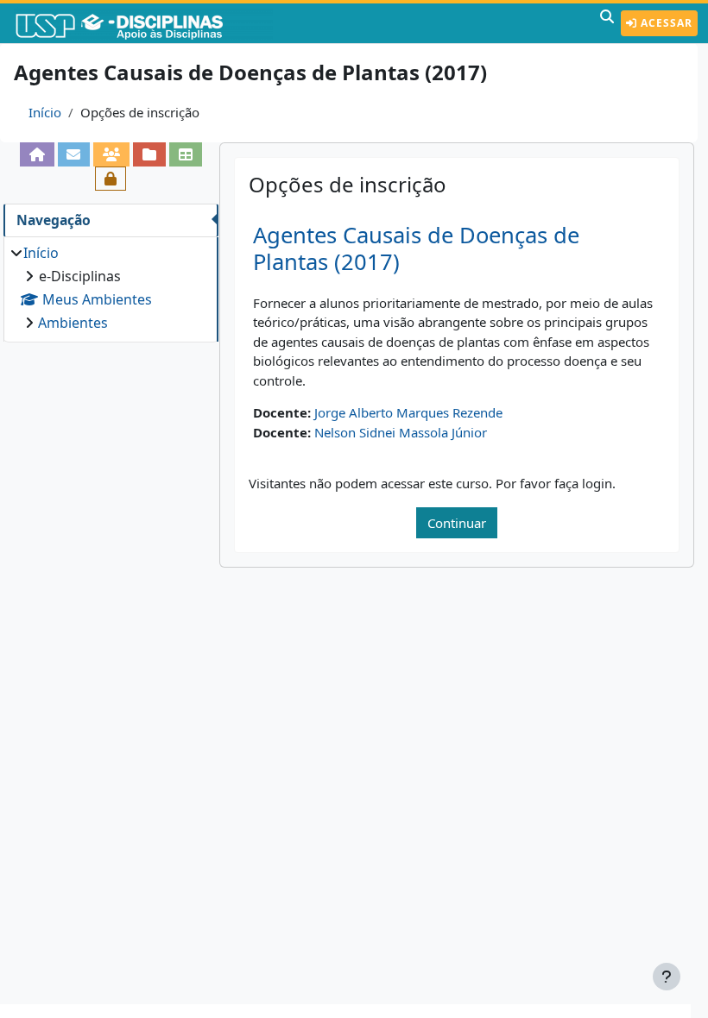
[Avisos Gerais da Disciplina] (74, 154)
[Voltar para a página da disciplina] (37, 154)
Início (44, 112)
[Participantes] (111, 154)
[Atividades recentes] (149, 154)
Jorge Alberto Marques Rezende (408, 412)
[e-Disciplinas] (145, 23)
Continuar (456, 522)
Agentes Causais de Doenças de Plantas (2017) (416, 248)
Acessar (664, 23)
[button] (607, 23)
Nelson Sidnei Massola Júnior (400, 432)
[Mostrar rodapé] (666, 976)
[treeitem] (110, 287)
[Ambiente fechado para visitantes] (110, 179)
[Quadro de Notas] (185, 154)
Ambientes (73, 322)
